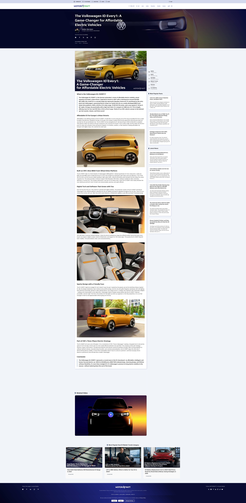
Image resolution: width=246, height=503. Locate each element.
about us (133, 494)
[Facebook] (79, 37)
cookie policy (127, 494)
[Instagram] (217, 489)
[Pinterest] (91, 37)
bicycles (153, 6)
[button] (171, 6)
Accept (114, 500)
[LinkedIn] (87, 37)
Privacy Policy (143, 497)
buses (164, 6)
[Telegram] (75, 37)
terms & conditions (115, 494)
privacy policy (122, 494)
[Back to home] (82, 6)
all (138, 6)
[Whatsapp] (95, 37)
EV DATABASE (87, 1)
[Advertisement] (113, 380)
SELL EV (132, 6)
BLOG (109, 1)
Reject (121, 500)
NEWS (103, 1)
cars (143, 6)
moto (147, 6)
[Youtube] (222, 489)
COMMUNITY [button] (78, 1)
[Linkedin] (30, 489)
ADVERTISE (96, 1)
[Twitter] (83, 37)
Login (171, 1)
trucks (158, 6)
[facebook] (26, 489)
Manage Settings (129, 500)
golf (169, 6)
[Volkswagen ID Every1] (111, 415)
